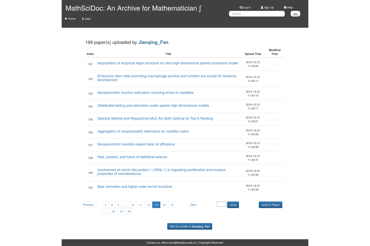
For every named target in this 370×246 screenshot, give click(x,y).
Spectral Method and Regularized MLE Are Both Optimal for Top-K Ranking (155, 118)
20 (129, 211)
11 (140, 205)
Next (193, 205)
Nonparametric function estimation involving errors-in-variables (145, 92)
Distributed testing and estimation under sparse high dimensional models (153, 105)
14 (164, 205)
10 (132, 205)
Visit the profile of (190, 226)
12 (148, 205)
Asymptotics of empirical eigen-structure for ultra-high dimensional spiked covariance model (168, 62)
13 (156, 205)
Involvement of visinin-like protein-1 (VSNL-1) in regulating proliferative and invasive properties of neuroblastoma (161, 171)
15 (172, 205)
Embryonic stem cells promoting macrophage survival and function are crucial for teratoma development (167, 77)
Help (290, 7)
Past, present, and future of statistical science (132, 156)
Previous (88, 205)
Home (71, 18)
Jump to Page (269, 205)
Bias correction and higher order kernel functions (135, 186)
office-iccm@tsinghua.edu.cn (179, 242)
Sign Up (268, 7)
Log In (246, 7)
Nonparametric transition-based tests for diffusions (136, 143)
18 (113, 211)
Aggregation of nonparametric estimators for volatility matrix (143, 130)
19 (121, 211)
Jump (233, 205)
